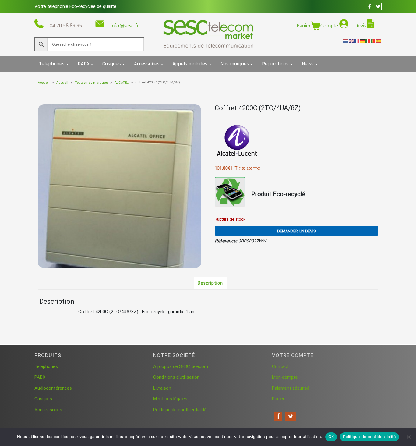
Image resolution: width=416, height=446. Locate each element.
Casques (111, 63)
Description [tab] (210, 283)
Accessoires (147, 63)
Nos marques (234, 63)
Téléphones (52, 63)
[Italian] (368, 40)
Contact (280, 366)
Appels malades (189, 63)
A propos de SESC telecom (180, 366)
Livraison (162, 388)
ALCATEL (122, 83)
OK (331, 436)
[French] (357, 40)
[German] (362, 40)
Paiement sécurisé (290, 388)
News (308, 63)
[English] (351, 40)
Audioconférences (53, 388)
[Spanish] (379, 40)
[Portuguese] (373, 40)
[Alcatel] (237, 141)
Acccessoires (48, 409)
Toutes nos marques (91, 83)
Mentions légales (170, 399)
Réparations (275, 63)
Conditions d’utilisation (176, 377)
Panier (304, 26)
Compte (329, 26)
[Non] (408, 437)
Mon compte (285, 377)
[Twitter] (290, 416)
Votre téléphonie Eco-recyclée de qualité (75, 6)
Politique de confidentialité (180, 409)
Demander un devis (296, 231)
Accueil (44, 83)
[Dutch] (346, 40)
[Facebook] (278, 416)
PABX (84, 63)
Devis (360, 26)
